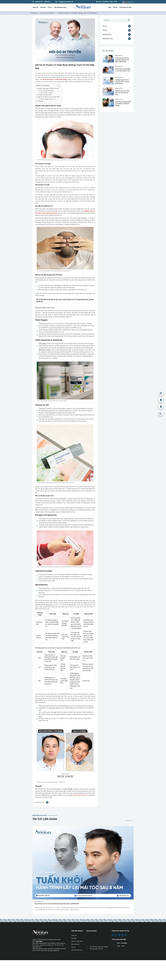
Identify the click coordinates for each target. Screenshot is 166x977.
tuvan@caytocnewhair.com (65, 2)
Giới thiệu (43, 7)
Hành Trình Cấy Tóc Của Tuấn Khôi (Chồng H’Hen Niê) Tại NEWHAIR (122, 60)
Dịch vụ (50, 7)
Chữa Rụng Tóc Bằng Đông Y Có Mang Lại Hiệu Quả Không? (123, 103)
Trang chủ (35, 7)
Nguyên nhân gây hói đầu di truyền (48, 88)
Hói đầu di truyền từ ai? (45, 95)
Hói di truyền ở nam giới (46, 90)
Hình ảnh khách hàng (60, 7)
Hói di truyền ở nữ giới (46, 92)
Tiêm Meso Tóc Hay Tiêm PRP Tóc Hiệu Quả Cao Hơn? (122, 92)
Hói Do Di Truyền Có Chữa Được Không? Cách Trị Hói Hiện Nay (77, 13)
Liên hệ (115, 7)
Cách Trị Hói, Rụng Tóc (47, 13)
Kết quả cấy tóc (75, 944)
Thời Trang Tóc (107, 34)
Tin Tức (105, 26)
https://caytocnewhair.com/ (81, 795)
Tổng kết (40, 101)
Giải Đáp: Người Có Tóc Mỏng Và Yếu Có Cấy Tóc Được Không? (122, 81)
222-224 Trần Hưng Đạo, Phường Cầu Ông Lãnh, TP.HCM (99, 948)
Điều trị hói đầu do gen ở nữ (48, 99)
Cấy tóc (105, 30)
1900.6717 (47, 2)
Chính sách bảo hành (125, 7)
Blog (110, 7)
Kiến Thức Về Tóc (108, 39)
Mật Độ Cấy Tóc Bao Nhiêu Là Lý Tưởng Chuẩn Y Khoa (122, 70)
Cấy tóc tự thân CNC (76, 941)
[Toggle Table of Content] (58, 85)
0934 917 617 (39, 2)
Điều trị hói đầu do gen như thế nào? (49, 97)
